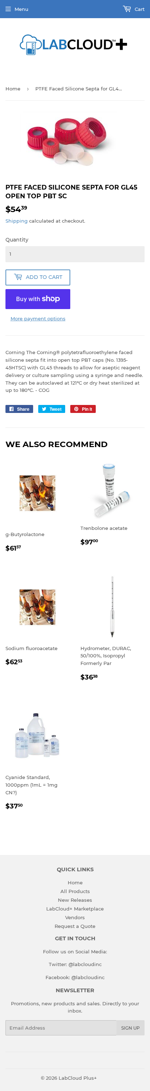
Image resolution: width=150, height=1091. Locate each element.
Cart (139, 9)
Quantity (16, 239)
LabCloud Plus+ (78, 1078)
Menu (21, 9)
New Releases (75, 900)
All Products (75, 891)
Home (12, 89)
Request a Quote (75, 926)
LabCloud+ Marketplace (75, 909)
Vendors (75, 917)
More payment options (38, 318)
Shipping (16, 221)
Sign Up (130, 1028)
